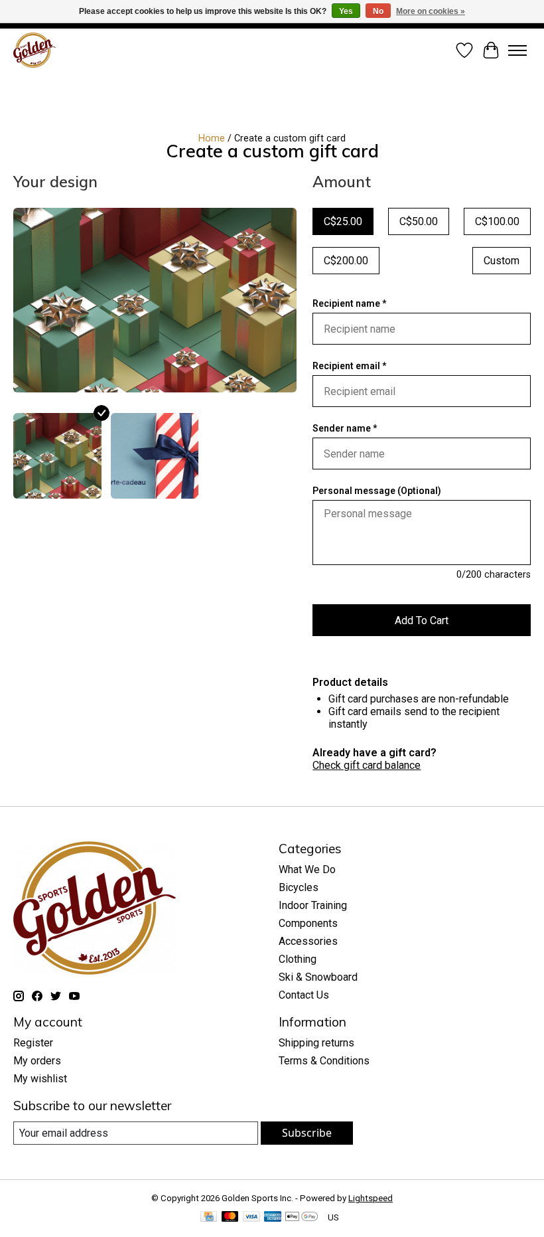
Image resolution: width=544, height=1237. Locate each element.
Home (211, 138)
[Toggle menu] (517, 50)
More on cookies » (430, 11)
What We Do (307, 869)
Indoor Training (313, 905)
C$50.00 (418, 221)
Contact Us (304, 995)
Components (308, 923)
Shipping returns (316, 1042)
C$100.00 (497, 221)
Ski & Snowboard (318, 977)
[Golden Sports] (34, 50)
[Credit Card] (208, 1217)
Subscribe (307, 1132)
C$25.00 (343, 221)
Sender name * (344, 428)
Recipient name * (349, 303)
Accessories (308, 941)
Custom (501, 260)
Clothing (297, 959)
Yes (346, 11)
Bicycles (298, 887)
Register (33, 1042)
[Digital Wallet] (301, 1217)
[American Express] (272, 1217)
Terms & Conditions (324, 1060)
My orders (37, 1060)
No (378, 11)
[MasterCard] (230, 1217)
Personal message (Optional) (376, 490)
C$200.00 (346, 260)
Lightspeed (370, 1198)
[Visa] (251, 1217)
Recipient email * (349, 366)
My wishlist (40, 1078)
